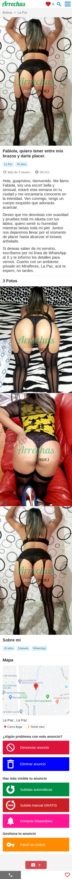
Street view (36, 727)
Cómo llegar (13, 726)
